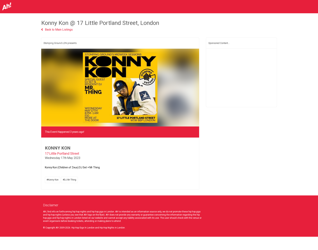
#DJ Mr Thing (69, 179)
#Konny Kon (53, 179)
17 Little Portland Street (62, 153)
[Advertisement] (241, 78)
